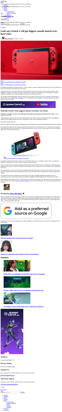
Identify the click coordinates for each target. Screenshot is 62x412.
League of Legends (11, 13)
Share (2, 80)
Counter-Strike (10, 11)
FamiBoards (56, 118)
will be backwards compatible (22, 180)
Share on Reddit (21, 82)
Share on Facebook (5, 82)
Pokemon (9, 407)
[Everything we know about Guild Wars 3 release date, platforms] (32, 298)
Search (22, 23)
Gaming (5, 5)
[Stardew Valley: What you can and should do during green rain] (32, 282)
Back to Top (4, 389)
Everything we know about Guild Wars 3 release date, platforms (23, 306)
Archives (3, 360)
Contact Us (6, 410)
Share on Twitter (14, 82)
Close (2, 391)
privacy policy (11, 366)
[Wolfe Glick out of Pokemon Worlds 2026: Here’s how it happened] (32, 266)
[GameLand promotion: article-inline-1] (28, 107)
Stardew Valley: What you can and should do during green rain (23, 290)
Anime (5, 7)
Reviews (6, 9)
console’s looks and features (17, 98)
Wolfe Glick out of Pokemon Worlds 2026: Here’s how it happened (24, 274)
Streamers (6, 6)
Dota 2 (8, 14)
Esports (5, 10)
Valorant (9, 406)
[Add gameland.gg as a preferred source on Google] (26, 218)
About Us (6, 18)
